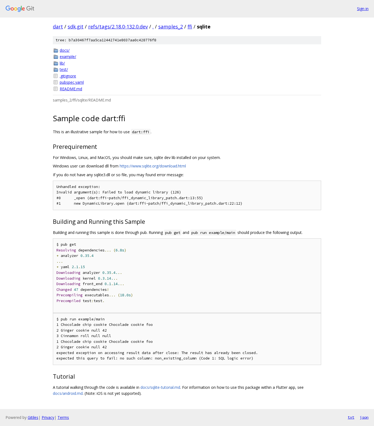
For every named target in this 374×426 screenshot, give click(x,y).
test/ (64, 69)
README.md (71, 88)
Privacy (48, 417)
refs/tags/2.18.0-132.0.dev (118, 26)
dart (58, 26)
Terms (63, 417)
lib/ (62, 63)
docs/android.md (68, 393)
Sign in (363, 8)
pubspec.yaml (72, 82)
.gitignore (68, 76)
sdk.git (76, 26)
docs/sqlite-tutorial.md (160, 387)
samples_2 (170, 26)
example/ (68, 56)
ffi (190, 26)
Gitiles (33, 417)
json (364, 417)
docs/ (65, 50)
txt (351, 417)
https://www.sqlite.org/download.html (153, 166)
